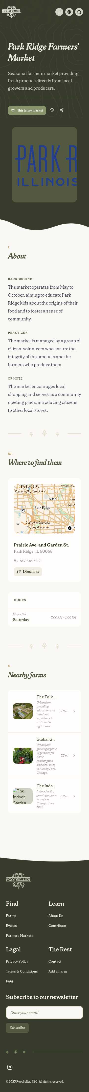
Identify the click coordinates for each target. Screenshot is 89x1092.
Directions (31, 572)
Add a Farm (57, 971)
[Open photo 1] (44, 164)
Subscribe (17, 1028)
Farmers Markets (19, 935)
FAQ (9, 981)
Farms (11, 915)
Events (11, 925)
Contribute (57, 925)
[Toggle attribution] (70, 528)
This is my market (30, 110)
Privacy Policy (17, 961)
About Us (55, 915)
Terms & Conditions (22, 971)
